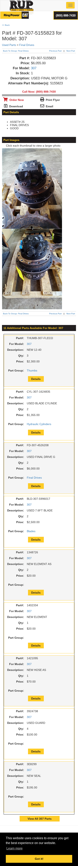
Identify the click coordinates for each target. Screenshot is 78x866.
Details (36, 379)
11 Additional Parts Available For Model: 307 (33, 328)
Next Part (70, 51)
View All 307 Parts (40, 818)
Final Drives (26, 45)
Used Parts (9, 45)
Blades (31, 531)
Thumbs (32, 370)
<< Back (6, 25)
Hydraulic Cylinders (39, 424)
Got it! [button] (39, 858)
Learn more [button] (14, 848)
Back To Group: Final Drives (16, 51)
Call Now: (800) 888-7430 (39, 91)
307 (33, 68)
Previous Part (55, 51)
